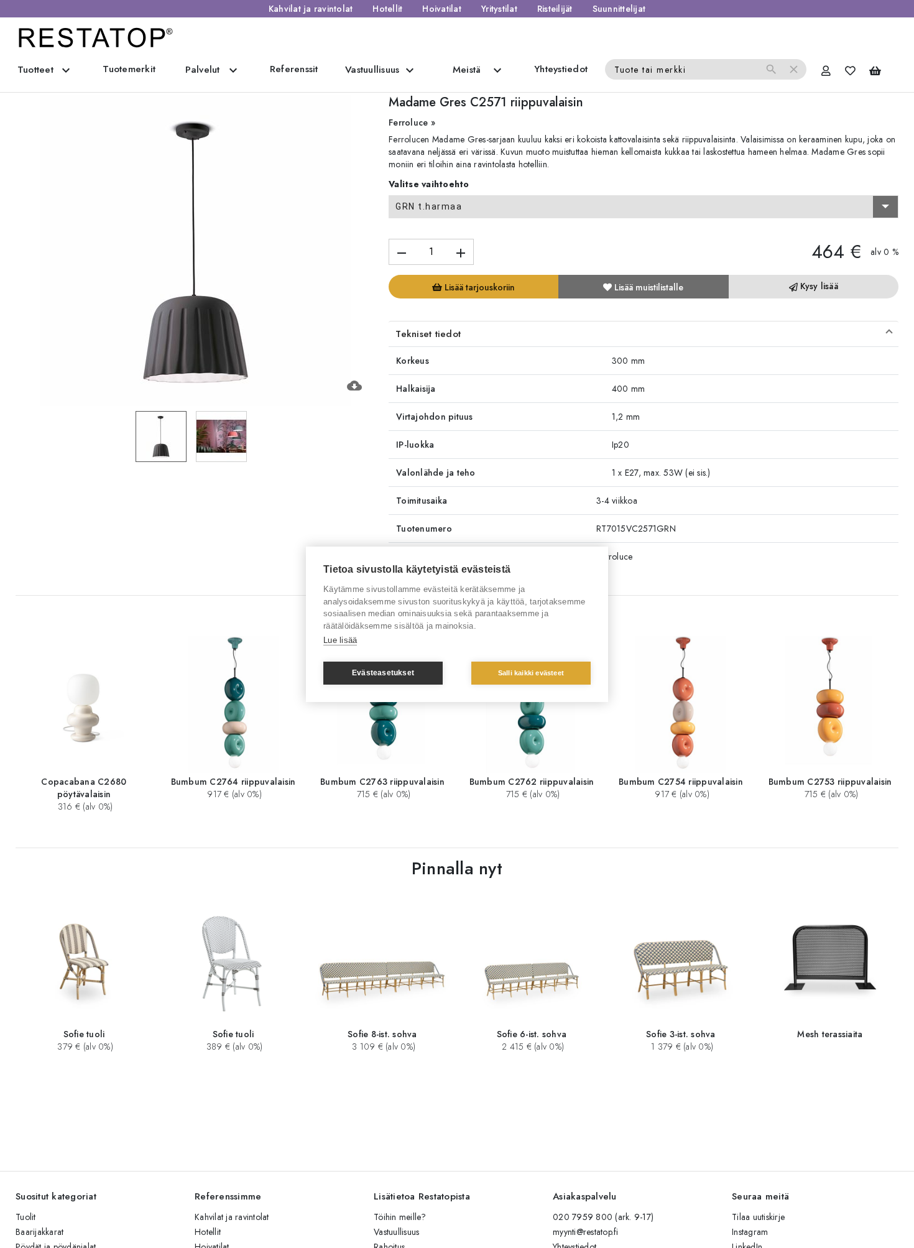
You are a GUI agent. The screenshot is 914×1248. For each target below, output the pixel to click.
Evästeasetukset (383, 672)
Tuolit (26, 1217)
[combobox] (643, 207)
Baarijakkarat (39, 1232)
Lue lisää (340, 640)
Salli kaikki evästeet (531, 673)
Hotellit (387, 8)
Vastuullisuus (396, 1232)
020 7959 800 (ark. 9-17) (603, 1217)
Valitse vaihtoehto (429, 184)
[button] (643, 333)
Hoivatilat (441, 8)
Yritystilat (499, 8)
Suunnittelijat (619, 8)
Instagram (750, 1232)
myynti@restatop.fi (586, 1232)
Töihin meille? (400, 1217)
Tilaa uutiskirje (758, 1217)
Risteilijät (555, 8)
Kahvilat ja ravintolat (311, 8)
